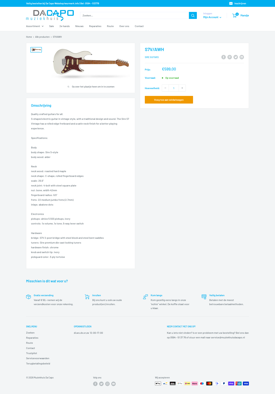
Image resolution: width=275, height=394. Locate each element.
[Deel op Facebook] (223, 56)
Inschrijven (240, 3)
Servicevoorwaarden (37, 358)
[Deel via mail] (242, 56)
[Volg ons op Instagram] (107, 384)
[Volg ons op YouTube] (113, 384)
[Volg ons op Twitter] (101, 384)
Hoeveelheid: (152, 87)
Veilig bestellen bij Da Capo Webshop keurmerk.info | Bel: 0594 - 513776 (62, 3)
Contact (139, 26)
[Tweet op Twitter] (235, 56)
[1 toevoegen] (182, 88)
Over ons (124, 26)
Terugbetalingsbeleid (38, 363)
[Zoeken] (193, 15)
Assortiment (33, 26)
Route (110, 26)
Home (29, 36)
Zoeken (30, 332)
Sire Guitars (152, 57)
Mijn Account (211, 17)
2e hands (65, 26)
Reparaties (95, 26)
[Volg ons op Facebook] (95, 384)
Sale (51, 26)
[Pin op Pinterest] (229, 56)
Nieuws (79, 26)
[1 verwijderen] (165, 88)
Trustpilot (31, 353)
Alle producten (42, 36)
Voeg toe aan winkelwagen (169, 99)
